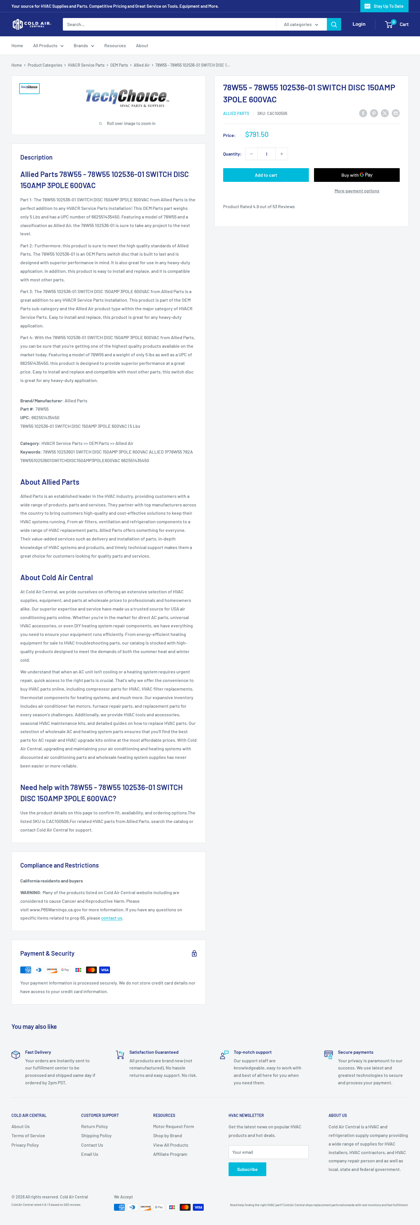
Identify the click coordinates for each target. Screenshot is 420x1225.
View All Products (170, 1145)
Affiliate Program (170, 1154)
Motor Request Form (173, 1126)
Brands (81, 45)
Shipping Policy (96, 1135)
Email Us (89, 1154)
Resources (115, 45)
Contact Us (92, 1145)
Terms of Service (28, 1135)
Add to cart (266, 175)
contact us (111, 917)
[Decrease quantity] (251, 154)
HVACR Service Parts (86, 65)
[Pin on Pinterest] (374, 112)
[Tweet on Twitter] (385, 112)
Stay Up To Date (388, 6)
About (142, 45)
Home (17, 45)
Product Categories (45, 65)
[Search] (334, 24)
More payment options (357, 190)
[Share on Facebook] (363, 112)
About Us (20, 1126)
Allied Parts (236, 113)
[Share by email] (396, 112)
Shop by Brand (167, 1135)
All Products (45, 45)
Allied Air (142, 65)
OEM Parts (119, 65)
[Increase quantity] (282, 154)
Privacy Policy (25, 1145)
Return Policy (94, 1126)
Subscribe (247, 1169)
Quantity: (232, 153)
